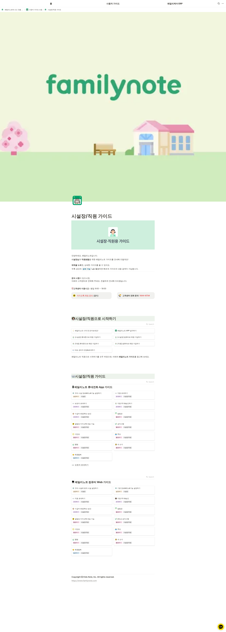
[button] (219, 3)
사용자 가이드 (113, 3)
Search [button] (151, 324)
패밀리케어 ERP (175, 3)
